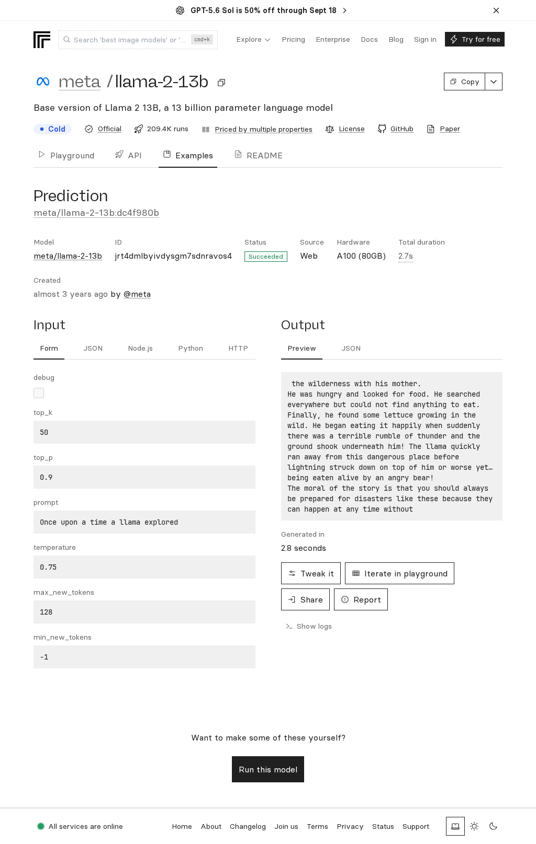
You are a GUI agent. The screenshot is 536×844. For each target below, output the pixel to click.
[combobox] (138, 40)
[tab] (49, 349)
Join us (286, 826)
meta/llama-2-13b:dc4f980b (96, 212)
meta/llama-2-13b (68, 255)
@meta (137, 293)
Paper (450, 128)
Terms (317, 826)
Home (182, 826)
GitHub (402, 128)
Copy (470, 81)
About (210, 826)
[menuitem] (253, 40)
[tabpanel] (144, 520)
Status (383, 826)
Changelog (248, 826)
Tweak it (317, 573)
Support (416, 826)
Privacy (350, 826)
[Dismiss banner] (496, 10)
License (352, 128)
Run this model (268, 769)
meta (79, 81)
